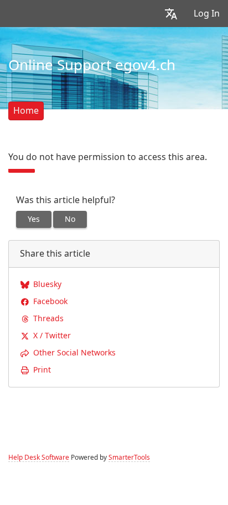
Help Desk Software (38, 457)
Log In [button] (207, 13)
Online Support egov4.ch (91, 65)
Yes (34, 219)
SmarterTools (129, 457)
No (70, 219)
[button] (171, 13)
